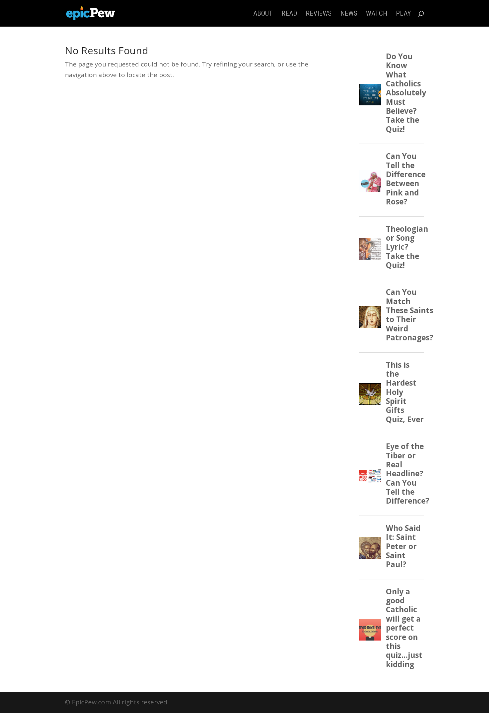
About (263, 14)
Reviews (319, 14)
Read (289, 14)
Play (403, 14)
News (348, 14)
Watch (376, 14)
